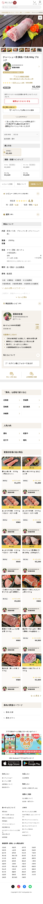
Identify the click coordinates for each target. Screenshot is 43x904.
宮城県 (34, 847)
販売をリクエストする (21, 101)
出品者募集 (25, 778)
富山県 (34, 855)
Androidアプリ (26, 835)
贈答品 (11, 280)
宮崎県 (4, 877)
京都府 (14, 863)
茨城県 (34, 850)
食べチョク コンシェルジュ (30, 819)
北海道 (4, 847)
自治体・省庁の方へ (28, 801)
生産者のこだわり (10, 334)
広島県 (14, 869)
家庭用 (18, 280)
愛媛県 (14, 872)
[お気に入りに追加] (40, 18)
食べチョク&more (27, 829)
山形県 (14, 850)
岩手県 (24, 847)
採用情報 (4, 837)
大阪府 (24, 863)
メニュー (40, 4)
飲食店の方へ (6, 787)
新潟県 (24, 855)
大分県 (34, 874)
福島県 (24, 850)
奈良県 (4, 866)
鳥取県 (24, 866)
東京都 (4, 855)
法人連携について (27, 798)
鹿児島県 (14, 877)
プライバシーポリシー (8, 824)
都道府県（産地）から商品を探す (13, 843)
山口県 (24, 869)
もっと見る (22, 297)
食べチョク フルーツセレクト (31, 823)
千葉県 (34, 853)
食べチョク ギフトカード (29, 826)
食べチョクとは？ (7, 778)
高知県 (24, 872)
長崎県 (14, 874)
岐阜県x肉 (7, 284)
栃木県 (4, 853)
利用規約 (4, 821)
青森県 (14, 847)
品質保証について (7, 784)
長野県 (34, 858)
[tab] (7, 184)
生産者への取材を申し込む (30, 788)
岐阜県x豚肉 (18, 284)
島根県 (34, 866)
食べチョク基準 (6, 781)
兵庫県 (34, 863)
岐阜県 (9, 273)
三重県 (34, 861)
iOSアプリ (25, 832)
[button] (21, 199)
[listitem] (12, 400)
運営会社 (4, 811)
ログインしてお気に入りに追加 (23, 110)
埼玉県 (24, 853)
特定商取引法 (6, 827)
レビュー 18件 (20, 83)
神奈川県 (14, 855)
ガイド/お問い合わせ (8, 814)
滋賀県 (4, 863)
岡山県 (4, 869)
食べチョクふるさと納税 (29, 811)
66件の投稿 (29, 82)
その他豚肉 (20, 267)
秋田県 (4, 850)
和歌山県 (14, 866)
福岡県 (34, 872)
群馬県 (14, 853)
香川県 (4, 872)
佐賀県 (4, 874)
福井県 (14, 858)
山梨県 (24, 858)
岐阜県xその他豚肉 (31, 284)
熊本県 (24, 874)
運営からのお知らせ (8, 818)
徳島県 (34, 869)
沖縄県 (24, 877)
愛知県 (24, 861)
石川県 (4, 858)
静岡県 (14, 861)
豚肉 (12, 267)
